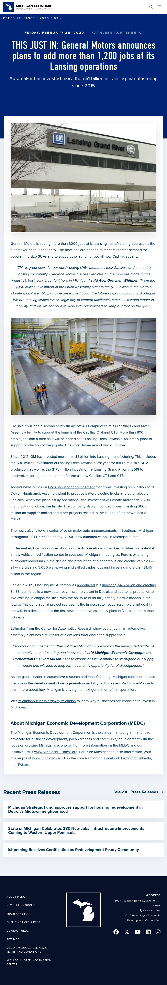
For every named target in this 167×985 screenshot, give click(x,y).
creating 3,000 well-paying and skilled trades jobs (63, 567)
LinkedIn (144, 758)
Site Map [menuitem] (13, 939)
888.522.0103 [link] (151, 910)
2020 (44, 18)
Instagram (128, 758)
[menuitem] (151, 7)
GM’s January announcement (71, 487)
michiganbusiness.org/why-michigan (47, 701)
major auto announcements (95, 530)
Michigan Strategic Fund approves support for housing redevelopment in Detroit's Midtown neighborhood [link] (75, 809)
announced (86, 585)
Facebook (112, 758)
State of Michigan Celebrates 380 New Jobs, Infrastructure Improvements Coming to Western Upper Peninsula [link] (76, 830)
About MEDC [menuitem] (16, 896)
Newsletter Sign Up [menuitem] (22, 905)
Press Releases (19, 18)
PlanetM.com (139, 683)
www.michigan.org (46, 758)
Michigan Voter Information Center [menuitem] (29, 962)
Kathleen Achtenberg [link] (117, 33)
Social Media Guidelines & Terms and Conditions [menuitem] (27, 950)
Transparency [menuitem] (18, 913)
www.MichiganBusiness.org (55, 752)
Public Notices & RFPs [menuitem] (23, 922)
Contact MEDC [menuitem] (18, 930)
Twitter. (23, 764)
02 (56, 18)
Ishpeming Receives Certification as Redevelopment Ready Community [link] (73, 849)
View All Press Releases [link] (136, 792)
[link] (27, 7)
